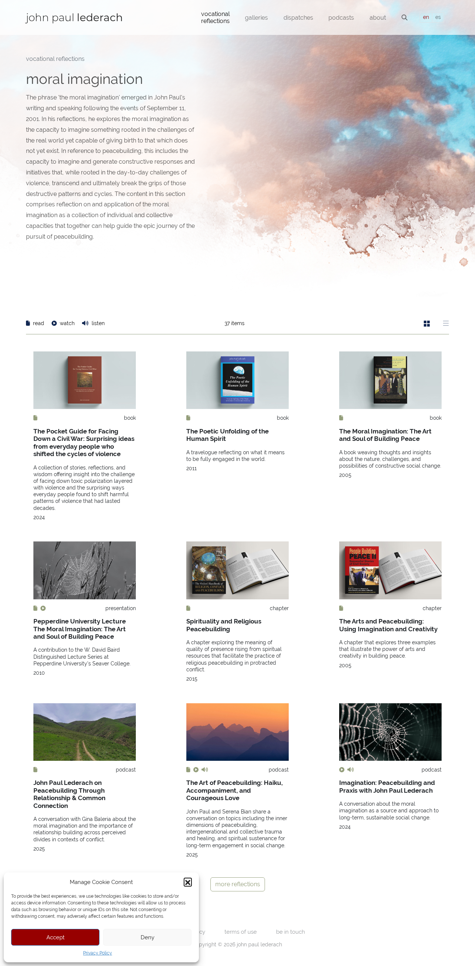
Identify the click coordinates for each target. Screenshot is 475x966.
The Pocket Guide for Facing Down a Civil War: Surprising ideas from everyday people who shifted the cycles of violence (83, 443)
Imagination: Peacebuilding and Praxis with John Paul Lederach (387, 786)
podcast (126, 770)
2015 (191, 679)
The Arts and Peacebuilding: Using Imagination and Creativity (388, 625)
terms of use (241, 932)
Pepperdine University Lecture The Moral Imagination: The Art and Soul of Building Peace (79, 629)
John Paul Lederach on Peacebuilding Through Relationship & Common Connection (69, 794)
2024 (39, 517)
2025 (39, 849)
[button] (187, 881)
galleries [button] (256, 17)
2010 (39, 673)
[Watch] (43, 608)
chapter (279, 608)
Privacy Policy (97, 953)
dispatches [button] (298, 17)
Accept (55, 937)
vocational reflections (55, 58)
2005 (345, 475)
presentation (120, 608)
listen (97, 323)
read (39, 323)
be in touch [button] (290, 932)
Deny (147, 937)
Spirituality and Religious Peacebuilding (223, 625)
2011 (191, 468)
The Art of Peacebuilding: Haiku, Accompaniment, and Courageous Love (234, 790)
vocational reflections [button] (215, 17)
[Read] (35, 418)
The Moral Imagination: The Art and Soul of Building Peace (385, 435)
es (438, 17)
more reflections (237, 884)
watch (67, 323)
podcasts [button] (341, 17)
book (130, 418)
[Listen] (205, 770)
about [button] (378, 17)
